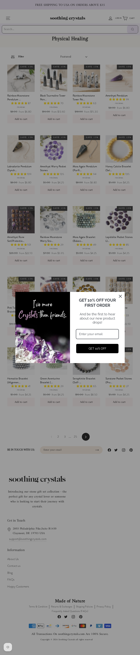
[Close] (120, 296)
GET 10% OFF (97, 348)
